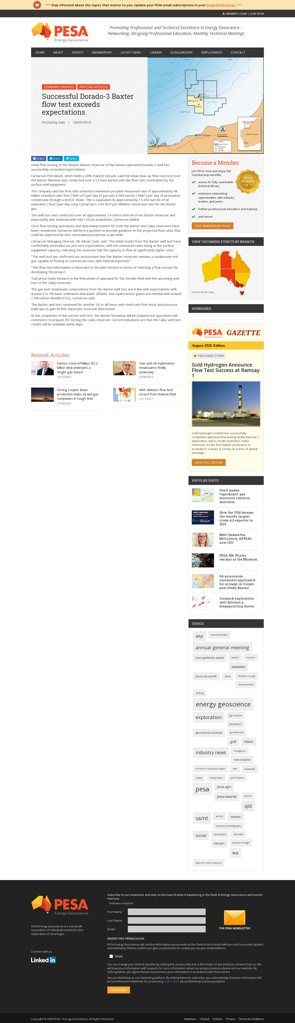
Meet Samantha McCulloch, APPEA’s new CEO (235, 538)
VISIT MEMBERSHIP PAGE (212, 226)
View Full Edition (208, 462)
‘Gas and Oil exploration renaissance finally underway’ (156, 367)
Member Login (236, 14)
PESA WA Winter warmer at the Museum (238, 557)
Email (112, 929)
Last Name (114, 920)
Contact (204, 1019)
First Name (115, 912)
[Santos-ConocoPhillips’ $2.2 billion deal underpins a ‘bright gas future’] (42, 374)
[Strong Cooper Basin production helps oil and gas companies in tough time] (42, 400)
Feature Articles (93, 87)
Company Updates (59, 87)
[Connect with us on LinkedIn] (44, 960)
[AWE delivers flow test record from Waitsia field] (124, 400)
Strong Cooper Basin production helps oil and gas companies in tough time (77, 394)
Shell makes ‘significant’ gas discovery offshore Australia (234, 496)
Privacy (230, 1019)
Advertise (190, 1019)
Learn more (172, 981)
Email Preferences (220, 5)
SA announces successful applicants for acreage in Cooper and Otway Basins (237, 582)
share (40, 158)
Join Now (257, 14)
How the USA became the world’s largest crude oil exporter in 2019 (236, 518)
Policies (218, 1019)
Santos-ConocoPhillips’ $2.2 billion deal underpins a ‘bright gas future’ (77, 367)
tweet (73, 158)
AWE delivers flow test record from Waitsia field (157, 392)
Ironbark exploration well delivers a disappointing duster (236, 602)
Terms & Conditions (251, 1019)
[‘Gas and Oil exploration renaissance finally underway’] (124, 374)
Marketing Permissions (125, 939)
